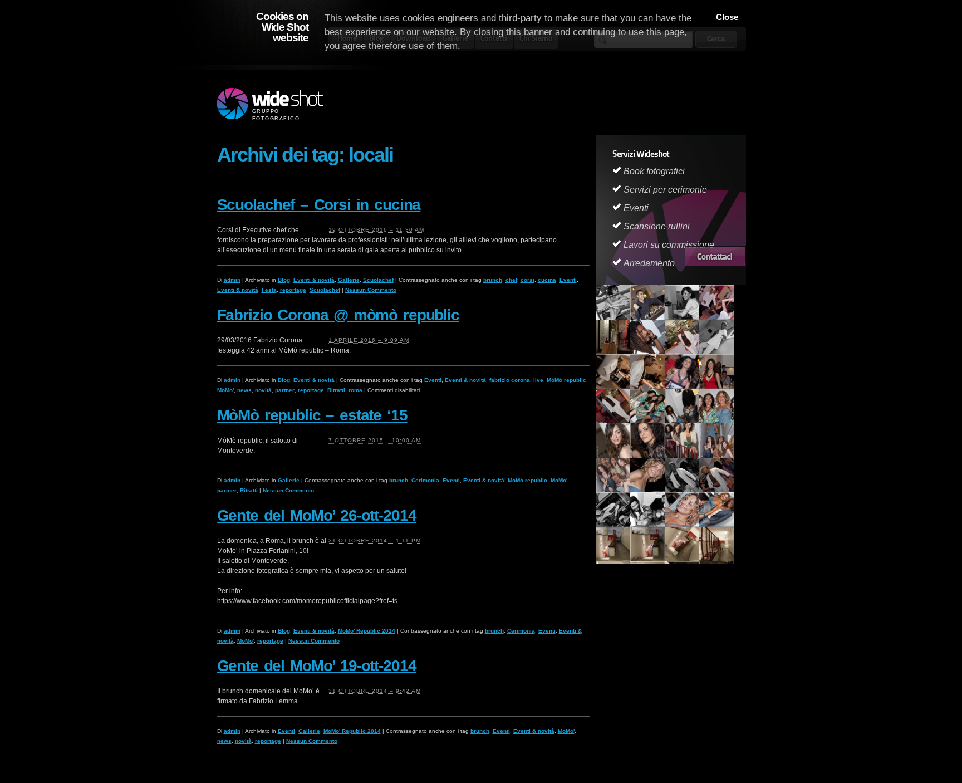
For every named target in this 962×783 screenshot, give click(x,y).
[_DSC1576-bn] (716, 352)
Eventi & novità (314, 280)
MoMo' (225, 390)
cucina (547, 280)
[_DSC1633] (647, 490)
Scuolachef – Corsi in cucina (319, 204)
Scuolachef (378, 280)
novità (263, 390)
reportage (293, 290)
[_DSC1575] (682, 352)
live (538, 380)
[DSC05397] (716, 559)
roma (355, 390)
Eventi (568, 280)
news (244, 390)
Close (727, 17)
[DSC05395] (647, 559)
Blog (284, 280)
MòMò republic (566, 380)
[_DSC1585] (682, 386)
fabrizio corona (509, 380)
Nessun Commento (370, 290)
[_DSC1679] (716, 524)
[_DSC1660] (613, 524)
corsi (527, 280)
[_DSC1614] (716, 421)
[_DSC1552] (613, 317)
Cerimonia (425, 480)
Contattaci (715, 256)
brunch (492, 280)
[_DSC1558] (647, 317)
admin (232, 280)
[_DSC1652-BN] (682, 490)
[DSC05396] (682, 559)
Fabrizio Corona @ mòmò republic (338, 315)
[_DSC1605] (647, 421)
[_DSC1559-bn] (682, 317)
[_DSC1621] (647, 455)
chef (511, 280)
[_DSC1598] (613, 421)
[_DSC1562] (716, 317)
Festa (269, 290)
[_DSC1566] (613, 352)
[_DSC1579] (647, 386)
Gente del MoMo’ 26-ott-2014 (316, 515)
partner (285, 390)
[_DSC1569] (647, 352)
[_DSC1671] (682, 524)
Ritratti (336, 390)
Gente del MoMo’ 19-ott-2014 (316, 665)
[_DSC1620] (613, 455)
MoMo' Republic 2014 (366, 631)
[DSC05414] (647, 524)
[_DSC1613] (682, 421)
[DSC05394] (613, 559)
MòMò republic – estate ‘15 (312, 415)
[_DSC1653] (716, 490)
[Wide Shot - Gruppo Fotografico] (270, 105)
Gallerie (349, 280)
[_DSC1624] (682, 455)
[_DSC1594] (716, 386)
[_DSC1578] (613, 386)
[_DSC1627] (613, 490)
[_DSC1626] (716, 455)
